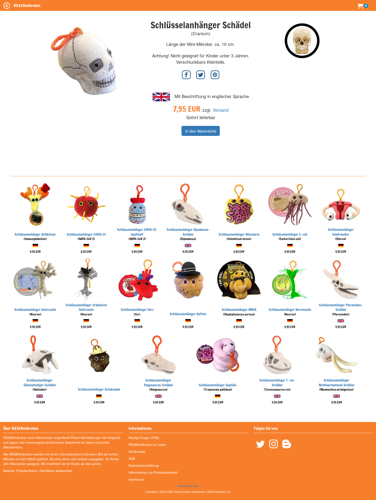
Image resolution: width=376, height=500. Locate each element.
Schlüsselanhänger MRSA (239, 309)
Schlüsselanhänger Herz (137, 309)
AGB (132, 458)
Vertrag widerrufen (188, 486)
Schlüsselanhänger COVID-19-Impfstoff (137, 232)
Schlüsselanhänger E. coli (289, 234)
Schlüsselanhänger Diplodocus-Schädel (188, 232)
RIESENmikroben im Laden (147, 444)
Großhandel (137, 451)
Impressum (136, 479)
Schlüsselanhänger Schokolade (99, 389)
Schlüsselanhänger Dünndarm (239, 234)
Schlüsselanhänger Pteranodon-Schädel (341, 307)
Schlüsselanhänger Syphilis (218, 385)
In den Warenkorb (200, 131)
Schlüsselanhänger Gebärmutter (341, 232)
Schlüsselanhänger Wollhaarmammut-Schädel (336, 382)
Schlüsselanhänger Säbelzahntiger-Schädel (40, 382)
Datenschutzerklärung (144, 465)
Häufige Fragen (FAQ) (144, 437)
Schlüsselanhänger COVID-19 (86, 234)
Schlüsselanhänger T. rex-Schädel (277, 382)
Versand (220, 110)
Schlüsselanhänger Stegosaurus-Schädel (158, 382)
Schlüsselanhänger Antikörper (35, 234)
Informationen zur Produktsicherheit (153, 472)
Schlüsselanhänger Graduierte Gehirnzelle (86, 307)
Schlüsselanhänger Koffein (188, 314)
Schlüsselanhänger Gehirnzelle (35, 309)
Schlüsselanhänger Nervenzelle (290, 309)
